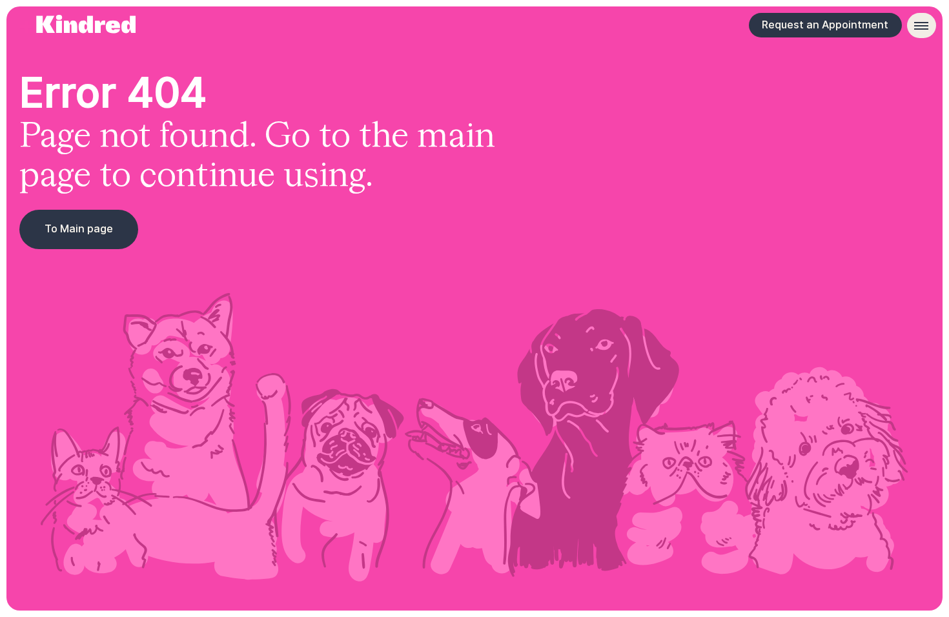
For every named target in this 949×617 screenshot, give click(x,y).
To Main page (79, 228)
